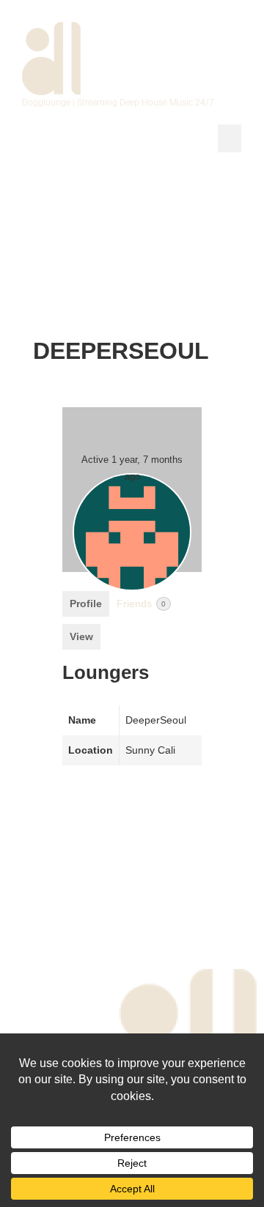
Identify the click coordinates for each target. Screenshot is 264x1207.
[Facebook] (49, 242)
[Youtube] (125, 242)
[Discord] (240, 275)
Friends (141, 603)
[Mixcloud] (163, 242)
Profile (86, 603)
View (81, 636)
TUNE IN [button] (141, 181)
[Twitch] (240, 242)
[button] (229, 138)
